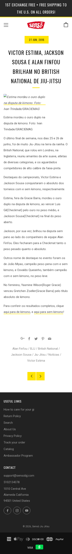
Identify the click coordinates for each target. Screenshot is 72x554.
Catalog (9, 449)
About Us (10, 429)
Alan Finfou (19, 348)
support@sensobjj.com (19, 475)
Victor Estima (36, 360)
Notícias (53, 354)
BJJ (32, 348)
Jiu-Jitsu (40, 354)
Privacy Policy (13, 436)
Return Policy (12, 416)
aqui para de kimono (17, 312)
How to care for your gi (19, 409)
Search (8, 422)
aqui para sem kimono (48, 312)
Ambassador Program (18, 455)
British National (48, 348)
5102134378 (12, 482)
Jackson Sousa (21, 354)
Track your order (14, 442)
